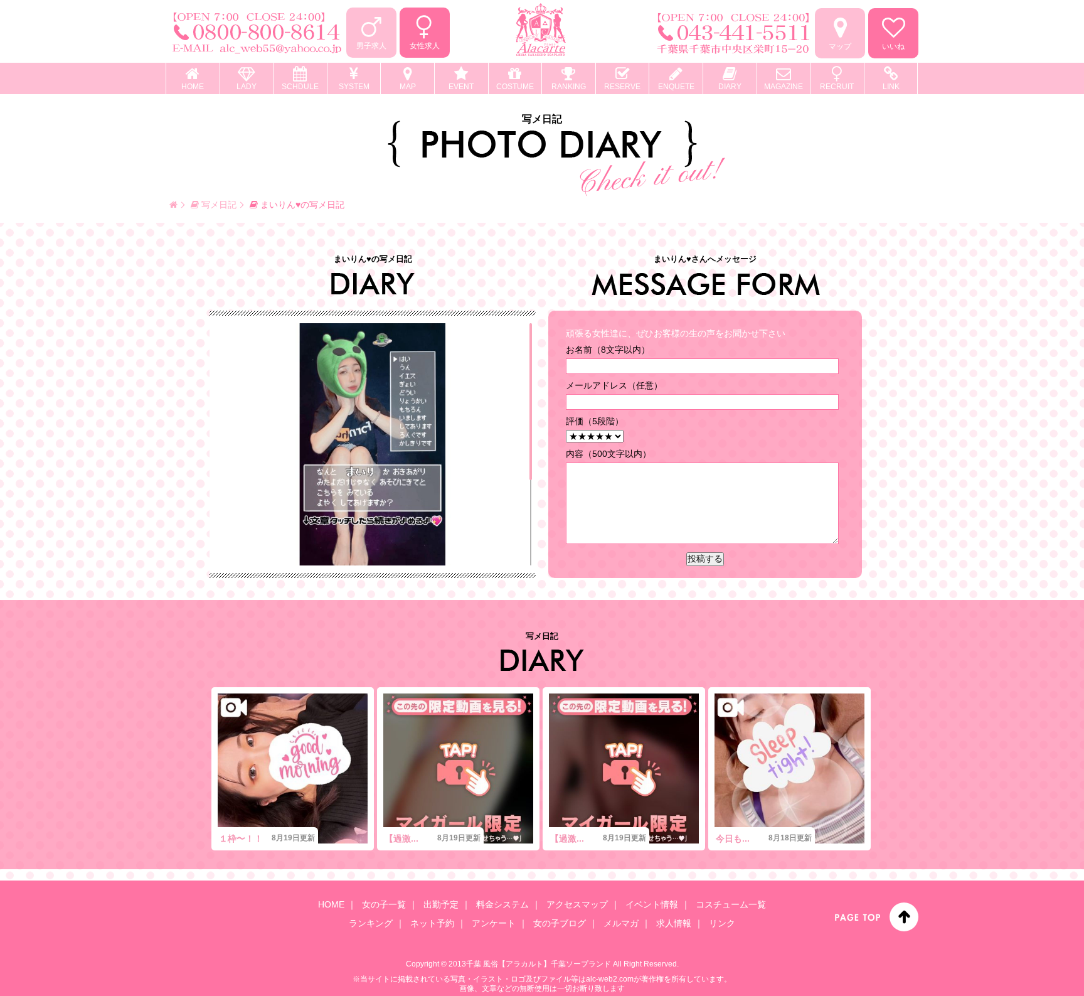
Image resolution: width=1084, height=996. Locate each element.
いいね (893, 46)
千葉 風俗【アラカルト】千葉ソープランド (538, 964)
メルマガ (621, 923)
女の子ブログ (559, 923)
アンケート (494, 923)
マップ (840, 46)
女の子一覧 (384, 904)
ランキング (371, 923)
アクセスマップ (577, 904)
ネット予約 (432, 923)
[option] (292, 768)
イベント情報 (651, 904)
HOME (331, 904)
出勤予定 (441, 904)
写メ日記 (217, 205)
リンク (722, 923)
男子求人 (371, 45)
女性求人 (425, 45)
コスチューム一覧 (731, 904)
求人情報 (673, 923)
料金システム (502, 904)
